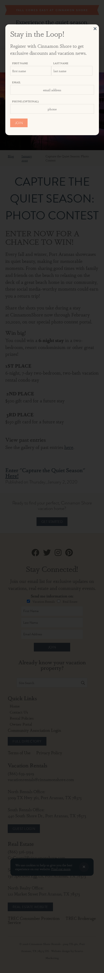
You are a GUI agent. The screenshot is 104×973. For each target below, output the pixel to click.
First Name (20, 63)
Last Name (60, 63)
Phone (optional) (25, 101)
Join (19, 122)
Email (16, 82)
